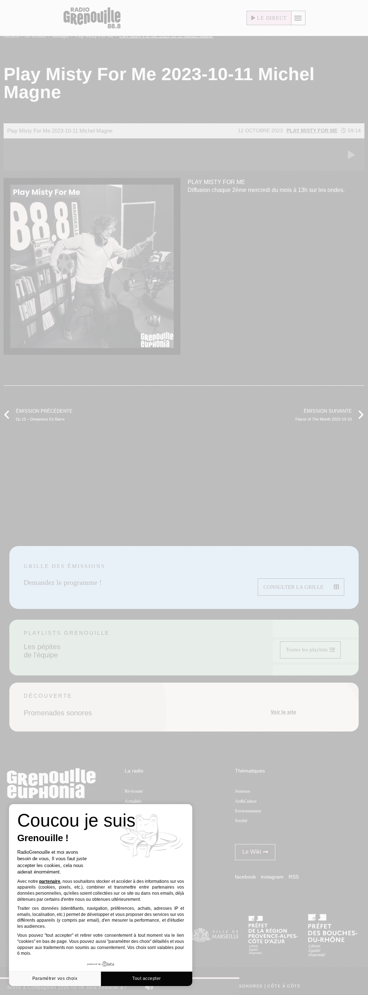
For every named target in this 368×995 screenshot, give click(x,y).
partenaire (49, 881)
